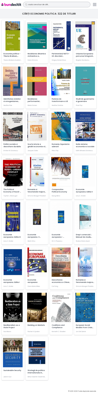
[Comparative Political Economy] (61, 172)
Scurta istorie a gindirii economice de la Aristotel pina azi (37, 146)
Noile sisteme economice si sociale (85, 145)
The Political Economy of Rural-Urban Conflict (11, 191)
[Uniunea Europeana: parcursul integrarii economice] (85, 36)
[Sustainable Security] (13, 353)
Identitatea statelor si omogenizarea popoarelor (12, 101)
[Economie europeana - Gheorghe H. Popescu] (61, 217)
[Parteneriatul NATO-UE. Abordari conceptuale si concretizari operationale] (61, 36)
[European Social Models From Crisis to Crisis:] (85, 308)
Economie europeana (32, 281)
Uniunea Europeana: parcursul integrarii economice (84, 56)
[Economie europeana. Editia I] (13, 263)
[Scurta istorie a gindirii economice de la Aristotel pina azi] (37, 127)
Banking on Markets (36, 325)
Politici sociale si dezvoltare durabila (12, 145)
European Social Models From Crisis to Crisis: (84, 327)
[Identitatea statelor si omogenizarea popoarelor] (13, 82)
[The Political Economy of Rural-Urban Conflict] (13, 172)
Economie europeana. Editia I (11, 281)
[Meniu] (94, 4)
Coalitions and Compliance (58, 326)
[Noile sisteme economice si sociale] (85, 127)
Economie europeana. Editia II (84, 190)
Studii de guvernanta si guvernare (85, 100)
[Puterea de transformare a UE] (61, 82)
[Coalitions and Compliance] (61, 308)
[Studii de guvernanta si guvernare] (85, 82)
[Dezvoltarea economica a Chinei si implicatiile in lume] (61, 263)
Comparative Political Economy (59, 190)
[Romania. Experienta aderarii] (61, 127)
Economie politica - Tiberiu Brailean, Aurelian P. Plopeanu (12, 56)
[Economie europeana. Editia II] (85, 172)
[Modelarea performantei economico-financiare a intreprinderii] (37, 82)
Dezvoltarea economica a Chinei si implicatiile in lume (61, 282)
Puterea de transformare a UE (60, 100)
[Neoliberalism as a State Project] (13, 308)
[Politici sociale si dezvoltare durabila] (13, 127)
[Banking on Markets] (37, 308)
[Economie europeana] (37, 263)
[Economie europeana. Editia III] (13, 217)
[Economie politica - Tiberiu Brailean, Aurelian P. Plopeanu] (13, 36)
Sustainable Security (12, 370)
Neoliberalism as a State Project (11, 326)
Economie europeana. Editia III (12, 235)
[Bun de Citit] (11, 4)
